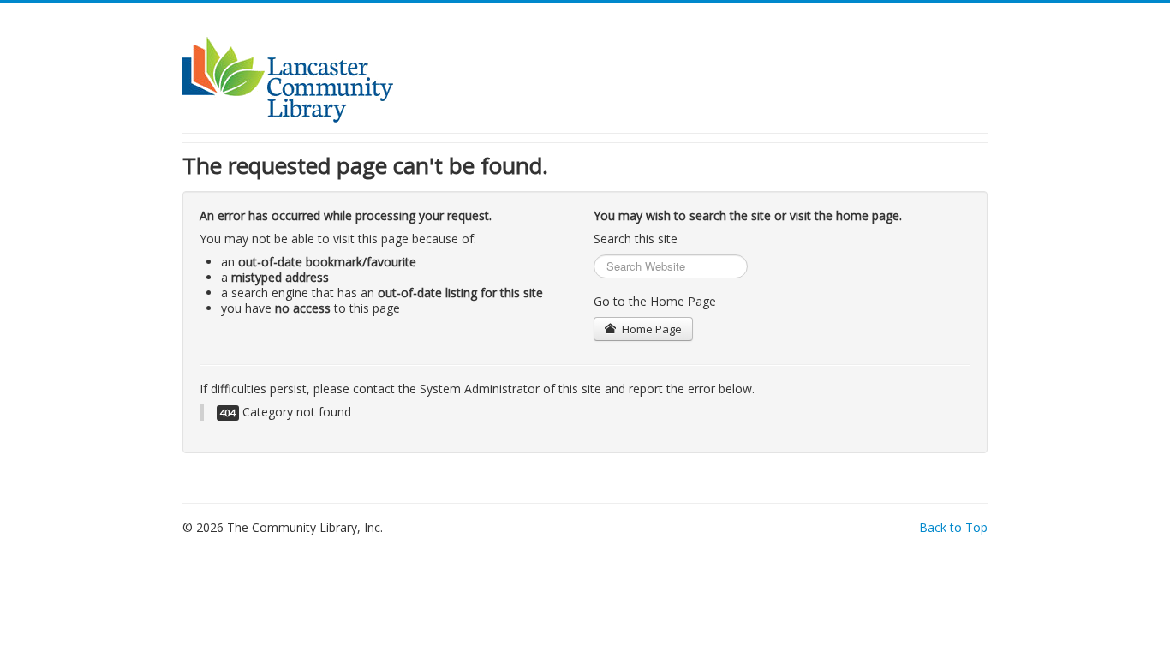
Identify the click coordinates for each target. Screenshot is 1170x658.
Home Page (650, 329)
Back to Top (953, 527)
